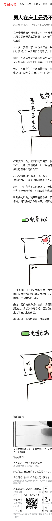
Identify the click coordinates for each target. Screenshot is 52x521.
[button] (22, 4)
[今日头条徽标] (10, 4)
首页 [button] (46, 492)
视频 (45, 4)
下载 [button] (45, 508)
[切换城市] (39, 4)
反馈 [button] (46, 501)
